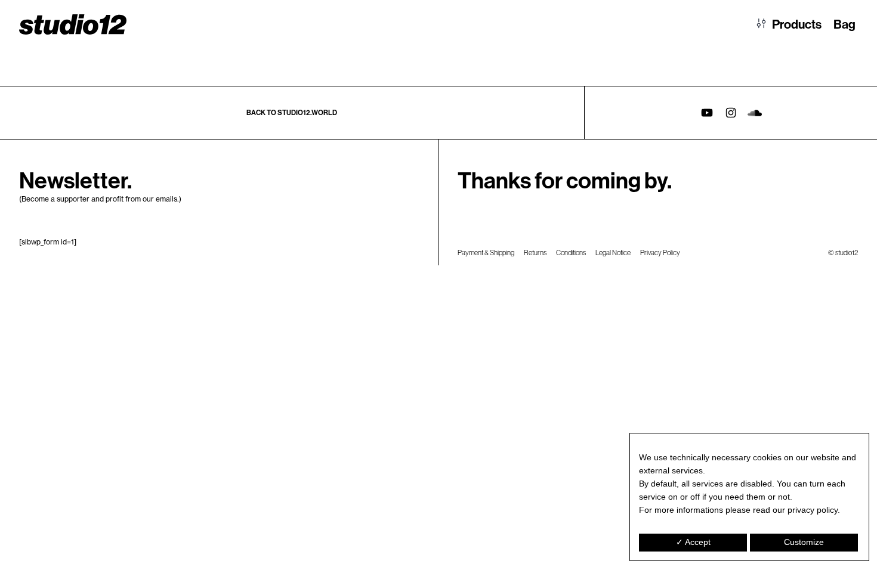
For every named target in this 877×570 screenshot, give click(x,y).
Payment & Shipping (486, 252)
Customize (804, 542)
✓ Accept (693, 542)
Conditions (571, 252)
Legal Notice (613, 252)
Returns (535, 252)
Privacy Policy (660, 252)
